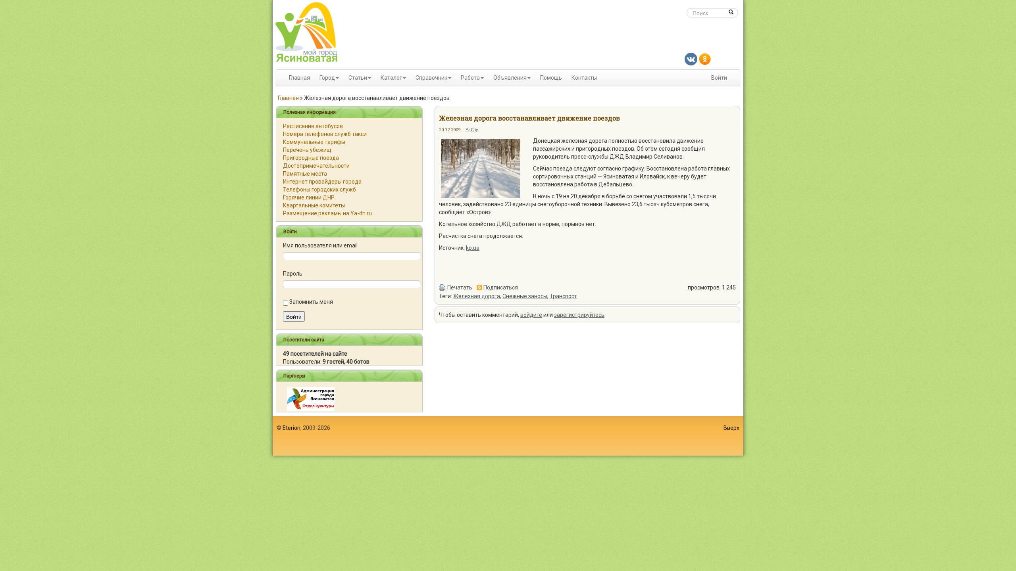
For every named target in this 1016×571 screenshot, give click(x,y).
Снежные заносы (524, 296)
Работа (470, 78)
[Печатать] (442, 287)
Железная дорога (476, 296)
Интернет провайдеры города (322, 181)
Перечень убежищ (307, 150)
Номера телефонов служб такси (325, 134)
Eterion (291, 428)
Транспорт (563, 296)
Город (327, 78)
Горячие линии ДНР (309, 197)
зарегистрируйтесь (579, 315)
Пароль (292, 273)
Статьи (357, 78)
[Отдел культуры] (311, 398)
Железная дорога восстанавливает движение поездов (529, 118)
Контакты (584, 78)
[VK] (691, 59)
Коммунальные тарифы (314, 142)
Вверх (731, 428)
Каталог (391, 78)
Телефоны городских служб (319, 189)
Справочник (431, 78)
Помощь (551, 78)
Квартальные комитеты (314, 205)
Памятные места (305, 174)
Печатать (459, 287)
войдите (531, 315)
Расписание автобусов (313, 126)
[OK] (704, 59)
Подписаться (500, 287)
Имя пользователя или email (320, 245)
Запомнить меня (311, 302)
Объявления (510, 78)
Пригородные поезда (311, 158)
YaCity (472, 129)
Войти (719, 78)
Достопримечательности (316, 166)
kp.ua (472, 248)
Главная (299, 78)
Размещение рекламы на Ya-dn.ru (327, 213)
